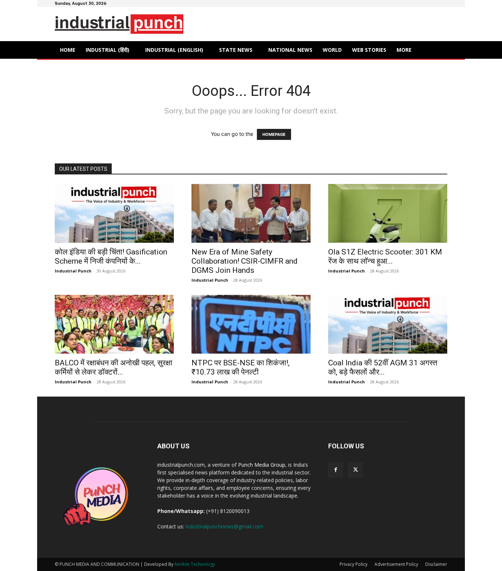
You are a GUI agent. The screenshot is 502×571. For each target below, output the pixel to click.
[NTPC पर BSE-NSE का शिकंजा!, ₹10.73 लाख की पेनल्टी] (251, 324)
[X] (355, 470)
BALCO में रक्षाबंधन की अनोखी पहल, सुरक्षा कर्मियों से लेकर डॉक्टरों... (113, 367)
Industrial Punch (73, 271)
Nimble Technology (195, 564)
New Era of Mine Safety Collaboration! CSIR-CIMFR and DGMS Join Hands (244, 261)
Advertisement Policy (396, 564)
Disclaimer (436, 564)
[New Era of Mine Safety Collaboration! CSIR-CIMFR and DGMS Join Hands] (251, 213)
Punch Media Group (261, 464)
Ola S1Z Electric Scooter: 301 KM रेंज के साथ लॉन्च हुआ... (385, 256)
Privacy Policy (353, 564)
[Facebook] (335, 470)
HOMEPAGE (274, 134)
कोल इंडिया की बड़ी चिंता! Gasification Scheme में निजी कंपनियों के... (111, 256)
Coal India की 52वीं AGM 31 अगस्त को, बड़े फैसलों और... (382, 367)
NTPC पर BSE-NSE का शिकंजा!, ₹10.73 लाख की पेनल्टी (240, 367)
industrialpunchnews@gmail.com (224, 526)
